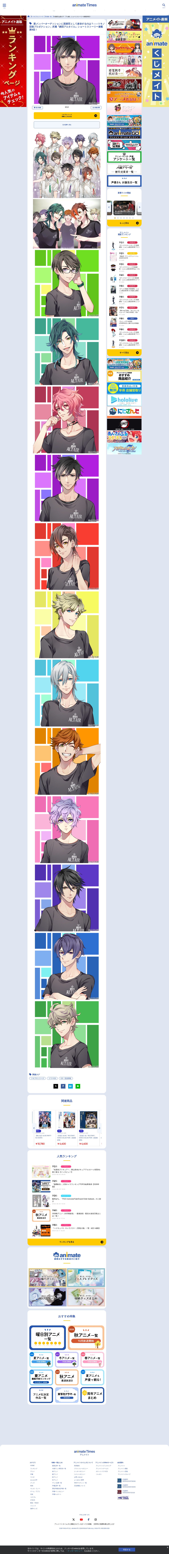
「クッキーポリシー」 (75, 1551)
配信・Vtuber (34, 1503)
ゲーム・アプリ (35, 1491)
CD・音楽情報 (66, 1078)
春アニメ (55, 1471)
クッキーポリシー (79, 1471)
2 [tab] (118, 217)
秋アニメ (55, 1477)
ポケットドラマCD (102, 1471)
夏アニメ (55, 1474)
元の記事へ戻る (66, 124)
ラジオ (32, 1477)
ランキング (33, 1468)
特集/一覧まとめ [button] (57, 1462)
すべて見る (124, 353)
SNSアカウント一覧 (80, 1483)
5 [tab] (127, 217)
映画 (31, 1486)
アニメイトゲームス (102, 1468)
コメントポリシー (79, 1474)
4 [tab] (124, 217)
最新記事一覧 (56, 1465)
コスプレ (33, 1497)
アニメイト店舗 (123, 1471)
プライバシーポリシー (81, 1468)
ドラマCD (52, 1078)
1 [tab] (115, 217)
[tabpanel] (124, 208)
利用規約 (77, 1465)
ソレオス (99, 1474)
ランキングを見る (66, 1242)
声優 (31, 1474)
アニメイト (121, 1465)
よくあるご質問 (79, 1480)
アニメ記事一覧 (57, 1483)
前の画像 (38, 107)
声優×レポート (56, 1494)
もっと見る (124, 223)
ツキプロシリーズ (37, 1078)
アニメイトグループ (124, 1474)
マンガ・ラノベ (35, 1488)
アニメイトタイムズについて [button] (83, 1462)
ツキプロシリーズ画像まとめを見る (67, 115)
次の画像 (95, 107)
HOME (32, 1465)
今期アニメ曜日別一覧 (59, 1468)
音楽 (31, 1494)
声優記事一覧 (56, 1486)
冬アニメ (55, 1480)
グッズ (32, 1483)
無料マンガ (33, 1508)
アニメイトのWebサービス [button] (104, 1462)
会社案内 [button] (120, 1462)
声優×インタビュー (58, 1491)
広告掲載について (79, 1486)
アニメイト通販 (123, 1468)
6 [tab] (130, 217)
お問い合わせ (78, 1477)
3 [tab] (121, 217)
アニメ (32, 1471)
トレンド (33, 1506)
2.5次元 (32, 1500)
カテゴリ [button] (33, 1462)
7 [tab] (133, 217)
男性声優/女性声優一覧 (59, 1488)
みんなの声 (33, 1480)
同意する (126, 1550)
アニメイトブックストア (103, 1465)
